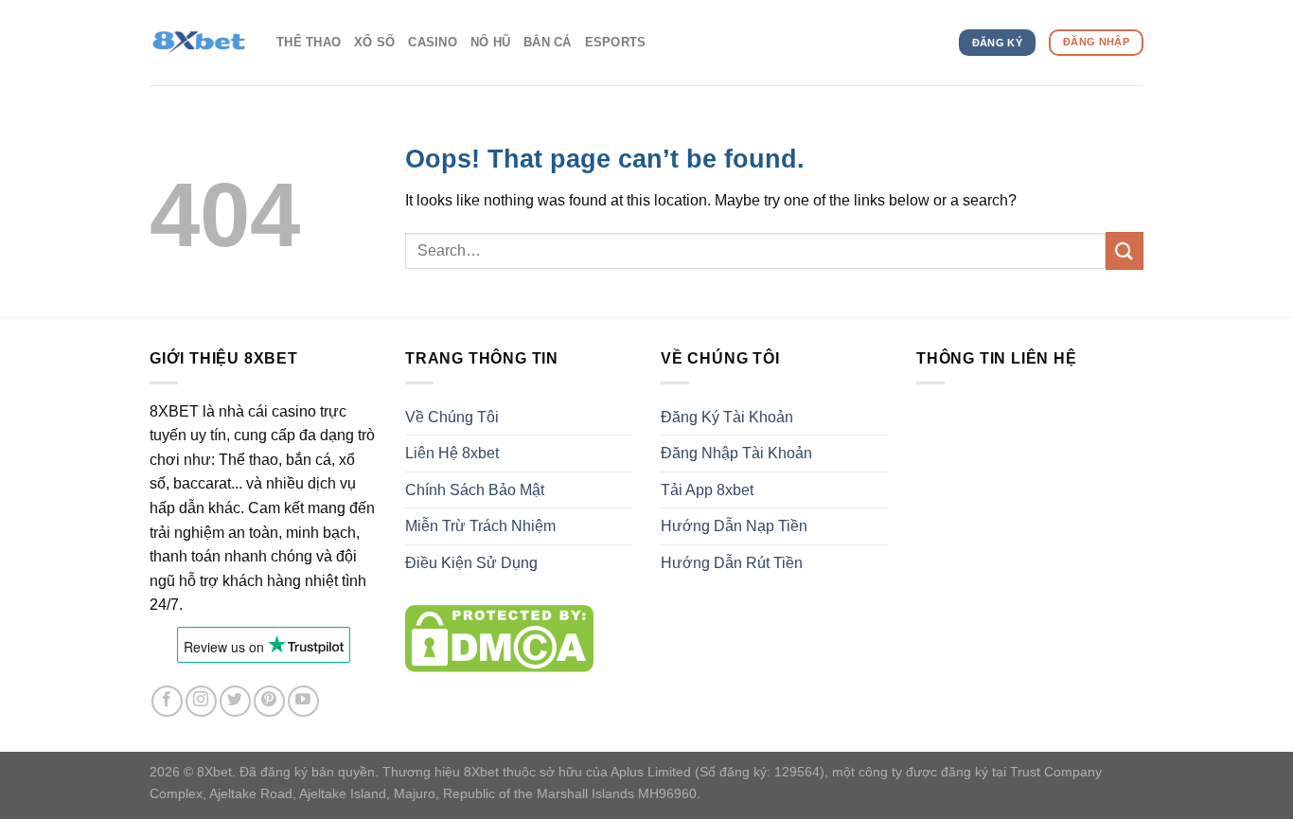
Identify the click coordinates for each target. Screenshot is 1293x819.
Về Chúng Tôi (452, 417)
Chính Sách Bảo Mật (474, 490)
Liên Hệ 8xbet (452, 453)
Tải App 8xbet (707, 490)
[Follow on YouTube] (303, 701)
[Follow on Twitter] (235, 701)
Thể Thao (308, 42)
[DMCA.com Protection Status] (499, 638)
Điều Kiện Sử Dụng (471, 563)
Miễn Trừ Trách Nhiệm (480, 526)
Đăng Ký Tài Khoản (727, 417)
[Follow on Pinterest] (269, 701)
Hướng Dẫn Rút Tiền (732, 563)
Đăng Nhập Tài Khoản (736, 453)
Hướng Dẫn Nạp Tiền (734, 526)
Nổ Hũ (490, 42)
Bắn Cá (547, 42)
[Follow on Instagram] (201, 701)
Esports (615, 42)
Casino (432, 42)
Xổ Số (374, 42)
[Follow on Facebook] (167, 701)
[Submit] (1124, 250)
